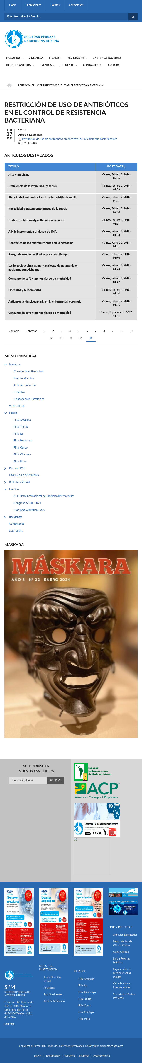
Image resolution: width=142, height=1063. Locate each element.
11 (131, 331)
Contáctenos (76, 5)
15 (81, 338)
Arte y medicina (18, 174)
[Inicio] (32, 38)
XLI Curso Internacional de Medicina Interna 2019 (44, 496)
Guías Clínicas (121, 952)
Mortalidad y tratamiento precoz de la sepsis (37, 208)
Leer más (9, 1024)
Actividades (53, 1056)
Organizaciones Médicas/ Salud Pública (122, 973)
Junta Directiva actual (52, 979)
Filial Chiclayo (22, 454)
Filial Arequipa (22, 420)
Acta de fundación (54, 1001)
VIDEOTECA (35, 58)
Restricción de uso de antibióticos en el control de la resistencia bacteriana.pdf (69, 139)
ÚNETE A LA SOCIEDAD (107, 58)
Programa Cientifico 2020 (29, 510)
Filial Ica (18, 433)
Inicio (9, 85)
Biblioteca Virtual (19, 65)
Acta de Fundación (25, 385)
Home (12, 5)
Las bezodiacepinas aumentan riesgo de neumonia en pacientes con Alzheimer (43, 267)
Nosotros (13, 58)
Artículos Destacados (125, 935)
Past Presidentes (24, 378)
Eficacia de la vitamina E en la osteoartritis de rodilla (42, 197)
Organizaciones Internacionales (121, 985)
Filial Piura (20, 461)
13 (61, 338)
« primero (14, 331)
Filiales (54, 58)
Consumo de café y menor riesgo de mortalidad (39, 278)
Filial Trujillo (21, 426)
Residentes (67, 65)
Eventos (55, 5)
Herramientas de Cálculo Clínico (122, 943)
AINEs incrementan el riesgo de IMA (32, 231)
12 (51, 338)
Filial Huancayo (23, 440)
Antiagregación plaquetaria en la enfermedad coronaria (44, 301)
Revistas (84, 1056)
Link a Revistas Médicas (121, 960)
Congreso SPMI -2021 (27, 503)
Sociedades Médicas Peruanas (124, 996)
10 (121, 331)
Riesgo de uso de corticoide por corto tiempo (38, 254)
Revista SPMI (76, 58)
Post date (115, 166)
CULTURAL (114, 65)
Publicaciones (33, 5)
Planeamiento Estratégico (29, 399)
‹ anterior (31, 331)
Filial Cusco (21, 447)
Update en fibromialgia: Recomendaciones (36, 220)
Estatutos (19, 392)
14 (71, 338)
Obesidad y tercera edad (24, 290)
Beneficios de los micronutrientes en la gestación (40, 243)
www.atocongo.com (111, 1046)
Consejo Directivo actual (29, 371)
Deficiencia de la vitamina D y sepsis (32, 186)
